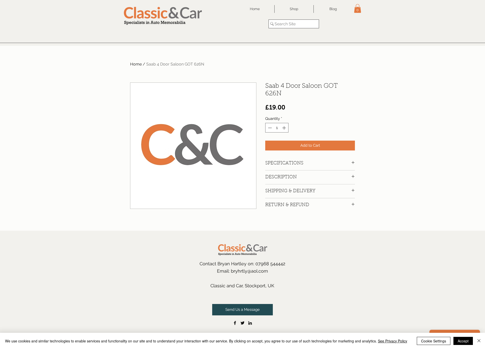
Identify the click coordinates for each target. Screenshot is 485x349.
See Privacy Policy (392, 340)
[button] (357, 8)
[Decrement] (269, 128)
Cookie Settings (433, 340)
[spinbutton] (277, 128)
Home (136, 64)
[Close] (479, 341)
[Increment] (284, 128)
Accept (463, 340)
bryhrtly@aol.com (249, 271)
